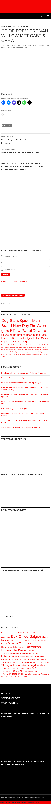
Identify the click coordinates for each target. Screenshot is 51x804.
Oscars (16, 659)
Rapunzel (40, 354)
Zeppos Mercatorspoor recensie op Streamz (20, 150)
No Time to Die (7, 660)
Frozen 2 (4, 644)
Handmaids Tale (9, 647)
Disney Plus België (20, 27)
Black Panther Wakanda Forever (33, 633)
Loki (36, 654)
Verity (38, 342)
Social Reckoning (9, 347)
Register (4, 281)
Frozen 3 (24, 349)
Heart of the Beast (36, 334)
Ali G (42, 347)
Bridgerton (44, 637)
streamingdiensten (33, 665)
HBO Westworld (33, 647)
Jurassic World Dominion (10, 654)
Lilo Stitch (23, 347)
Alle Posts (6, 27)
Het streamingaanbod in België (14, 408)
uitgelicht (30, 338)
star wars (40, 659)
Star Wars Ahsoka (26, 354)
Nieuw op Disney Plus (35, 656)
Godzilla (32, 644)
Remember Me (10, 270)
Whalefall (4, 349)
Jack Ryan (31, 651)
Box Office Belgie (25, 636)
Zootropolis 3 (17, 354)
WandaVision (6, 677)
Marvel (18, 656)
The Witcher (26, 674)
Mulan (23, 656)
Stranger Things (11, 665)
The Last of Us (30, 671)
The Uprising (17, 349)
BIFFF (20, 633)
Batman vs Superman (9, 633)
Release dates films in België (13, 378)
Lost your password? (18, 281)
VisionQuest (37, 347)
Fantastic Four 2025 (39, 640)
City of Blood (34, 344)
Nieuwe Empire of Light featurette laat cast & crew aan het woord (25, 140)
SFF (45, 347)
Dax (40, 344)
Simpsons (30, 349)
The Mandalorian (10, 673)
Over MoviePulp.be (9, 703)
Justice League (27, 653)
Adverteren (6, 693)
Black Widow (5, 637)
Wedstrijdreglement (10, 698)
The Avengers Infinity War (22, 668)
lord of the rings (45, 342)
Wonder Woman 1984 (19, 677)
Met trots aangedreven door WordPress (31, 798)
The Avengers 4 (6, 668)
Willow (7, 125)
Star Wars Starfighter (38, 352)
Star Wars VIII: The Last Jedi (39, 662)
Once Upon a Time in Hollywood (21, 352)
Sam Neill (10, 349)
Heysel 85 (30, 347)
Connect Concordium (13, 295)
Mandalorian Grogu (17, 341)
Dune (31, 640)
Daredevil (6, 640)
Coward (39, 330)
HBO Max (20, 647)
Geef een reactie (24, 47)
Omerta (34, 354)
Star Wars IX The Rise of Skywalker (15, 662)
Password (5, 263)
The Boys (6, 671)
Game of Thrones (19, 643)
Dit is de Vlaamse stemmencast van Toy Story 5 (21, 382)
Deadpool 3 (24, 640)
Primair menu (48, 16)
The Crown (17, 671)
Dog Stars (10, 320)
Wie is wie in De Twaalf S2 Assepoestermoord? (20, 427)
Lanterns (6, 338)
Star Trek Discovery (27, 660)
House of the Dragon (13, 334)
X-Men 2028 (11, 344)
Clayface (4, 344)
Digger (17, 344)
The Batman (36, 668)
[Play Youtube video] (25, 69)
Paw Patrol (22, 330)
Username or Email (9, 256)
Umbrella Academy (41, 674)
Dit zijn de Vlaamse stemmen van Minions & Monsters (23, 373)
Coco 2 (17, 347)
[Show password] (47, 265)
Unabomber (32, 342)
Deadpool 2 (15, 640)
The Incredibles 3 (24, 344)
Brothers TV (7, 352)
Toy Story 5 (37, 349)
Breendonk (18, 338)
